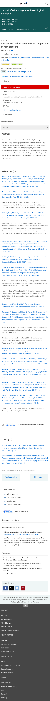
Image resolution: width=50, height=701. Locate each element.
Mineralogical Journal (10, 574)
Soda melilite (39, 58)
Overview (4, 640)
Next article (39, 477)
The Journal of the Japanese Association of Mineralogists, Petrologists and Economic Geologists (22, 559)
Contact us (7, 114)
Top (25, 605)
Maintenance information (10, 665)
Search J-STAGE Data (9, 630)
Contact (4, 694)
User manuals (6, 683)
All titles (4, 615)
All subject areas (7, 619)
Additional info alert (14, 497)
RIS (6, 95)
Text (7, 106)
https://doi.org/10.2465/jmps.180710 (19, 72)
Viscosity (11, 58)
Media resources (7, 673)
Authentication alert (14, 504)
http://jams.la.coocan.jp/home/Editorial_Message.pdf (21, 534)
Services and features (9, 644)
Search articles (6, 627)
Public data (5, 648)
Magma (17, 58)
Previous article (11, 477)
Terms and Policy (7, 651)
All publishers (6, 623)
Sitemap (4, 697)
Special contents (7, 669)
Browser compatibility (9, 686)
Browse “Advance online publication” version (19, 76)
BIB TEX (8, 100)
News (3, 661)
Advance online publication (28, 29)
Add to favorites (12, 494)
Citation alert (11, 501)
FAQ (2, 690)
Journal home (7, 29)
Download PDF (11, 87)
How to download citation (11, 110)
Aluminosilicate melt (28, 58)
